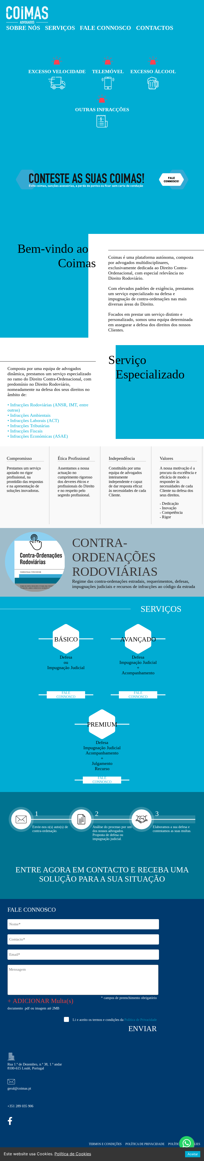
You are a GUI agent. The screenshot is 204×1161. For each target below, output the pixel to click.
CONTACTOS (154, 28)
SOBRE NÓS (23, 28)
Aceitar (193, 1154)
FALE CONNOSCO (105, 28)
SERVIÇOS (60, 28)
